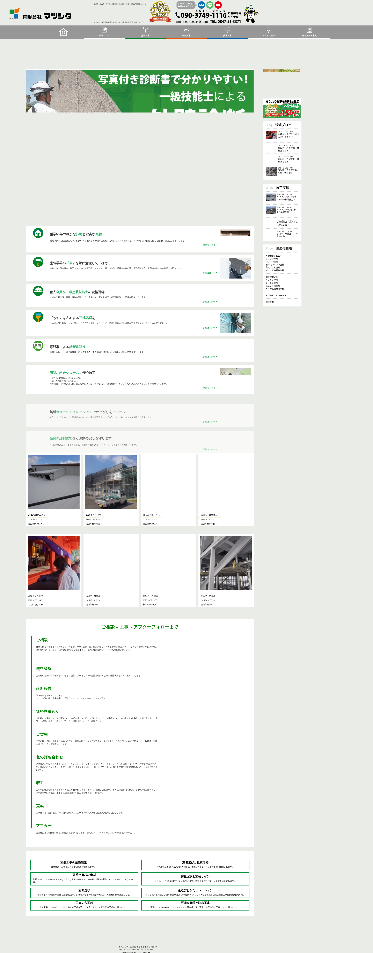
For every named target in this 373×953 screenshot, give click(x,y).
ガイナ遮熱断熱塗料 (275, 279)
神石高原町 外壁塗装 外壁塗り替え (287, 229)
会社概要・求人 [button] (309, 35)
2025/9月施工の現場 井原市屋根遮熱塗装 (287, 204)
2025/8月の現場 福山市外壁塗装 (286, 216)
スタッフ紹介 (268, 35)
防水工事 (227, 35)
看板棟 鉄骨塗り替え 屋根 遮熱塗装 (288, 177)
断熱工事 (186, 35)
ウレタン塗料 (272, 267)
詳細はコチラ (209, 258)
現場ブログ (104, 35)
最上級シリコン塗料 (275, 273)
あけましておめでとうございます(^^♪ (288, 135)
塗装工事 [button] (145, 35)
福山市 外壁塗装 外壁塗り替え (288, 149)
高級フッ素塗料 (273, 276)
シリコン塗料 (272, 270)
